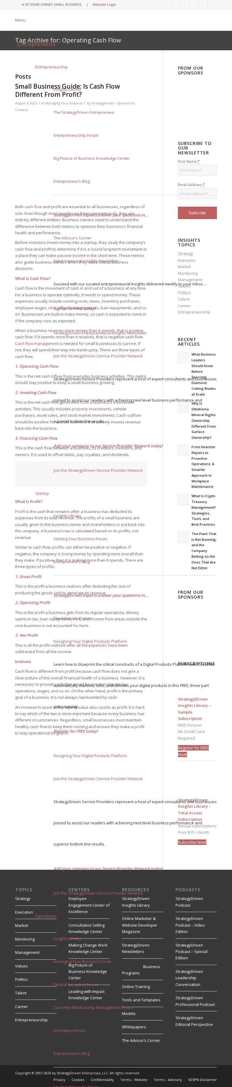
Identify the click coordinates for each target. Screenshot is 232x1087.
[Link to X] (185, 4)
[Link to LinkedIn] (167, 4)
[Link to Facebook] (194, 4)
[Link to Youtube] (176, 4)
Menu (20, 20)
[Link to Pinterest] (212, 4)
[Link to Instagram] (203, 4)
